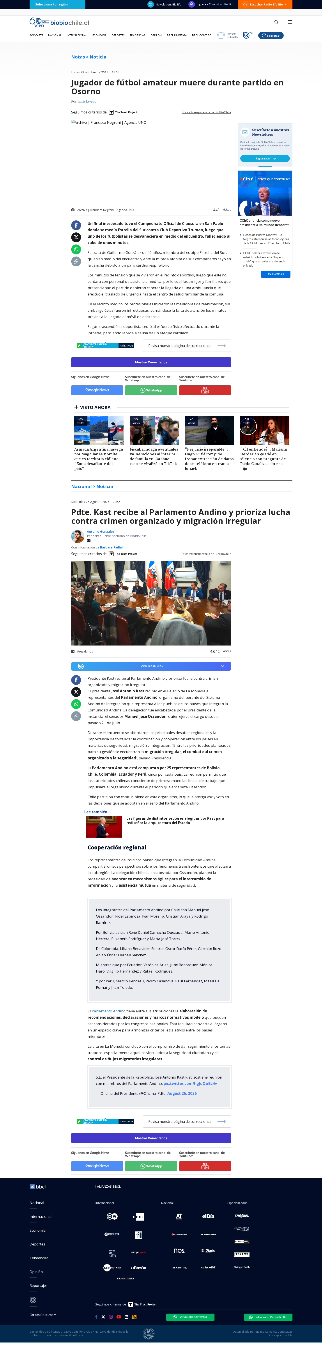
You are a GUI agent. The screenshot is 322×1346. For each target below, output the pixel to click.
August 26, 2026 (182, 1093)
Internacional (77, 35)
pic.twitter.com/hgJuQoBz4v (190, 1083)
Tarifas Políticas (41, 1314)
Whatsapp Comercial (193, 1317)
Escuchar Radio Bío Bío (266, 4)
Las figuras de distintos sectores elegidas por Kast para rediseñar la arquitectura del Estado (175, 820)
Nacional (55, 35)
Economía (99, 35)
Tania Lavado (86, 101)
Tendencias (137, 35)
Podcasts (36, 35)
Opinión (156, 35)
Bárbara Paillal (111, 547)
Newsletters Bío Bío (168, 4)
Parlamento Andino (109, 1010)
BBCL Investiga (177, 35)
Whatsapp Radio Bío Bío (271, 1317)
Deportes (118, 35)
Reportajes (39, 1285)
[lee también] (105, 827)
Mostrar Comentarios (151, 362)
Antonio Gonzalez (100, 531)
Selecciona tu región (51, 4)
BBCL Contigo (202, 35)
